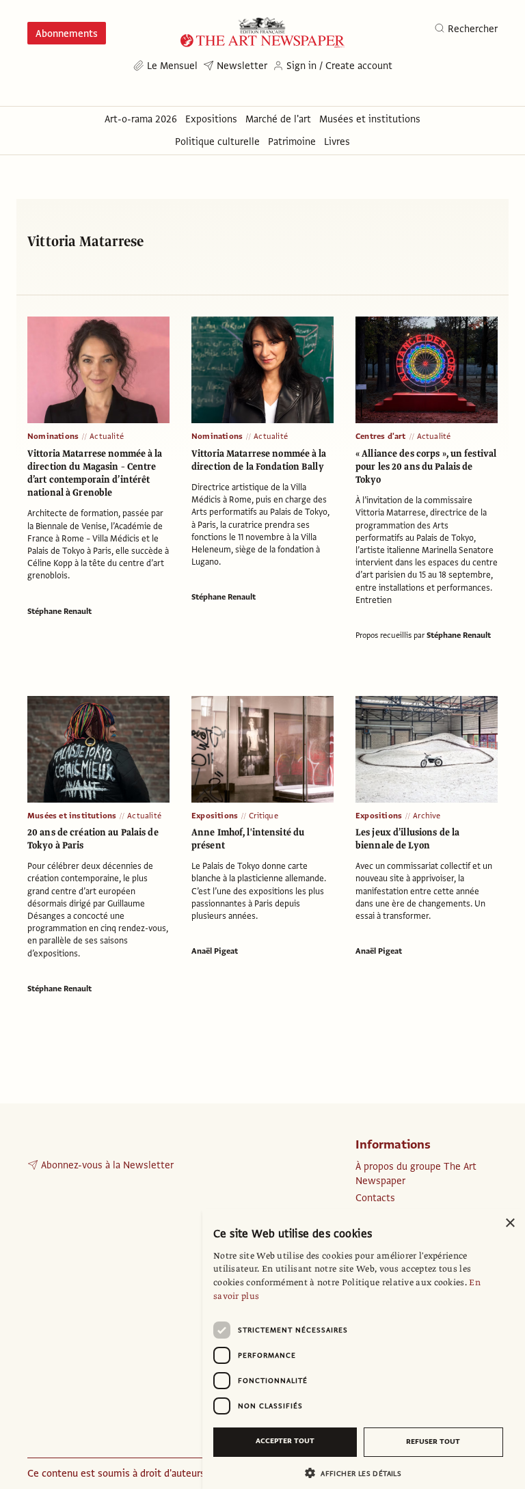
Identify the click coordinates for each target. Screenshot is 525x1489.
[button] (358, 1473)
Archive (426, 815)
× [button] (509, 1223)
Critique (263, 815)
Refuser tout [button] (433, 1441)
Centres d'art (380, 436)
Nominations (53, 436)
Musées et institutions (71, 815)
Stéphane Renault (59, 611)
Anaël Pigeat (214, 950)
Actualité (107, 436)
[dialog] (363, 1349)
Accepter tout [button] (285, 1441)
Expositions (214, 815)
